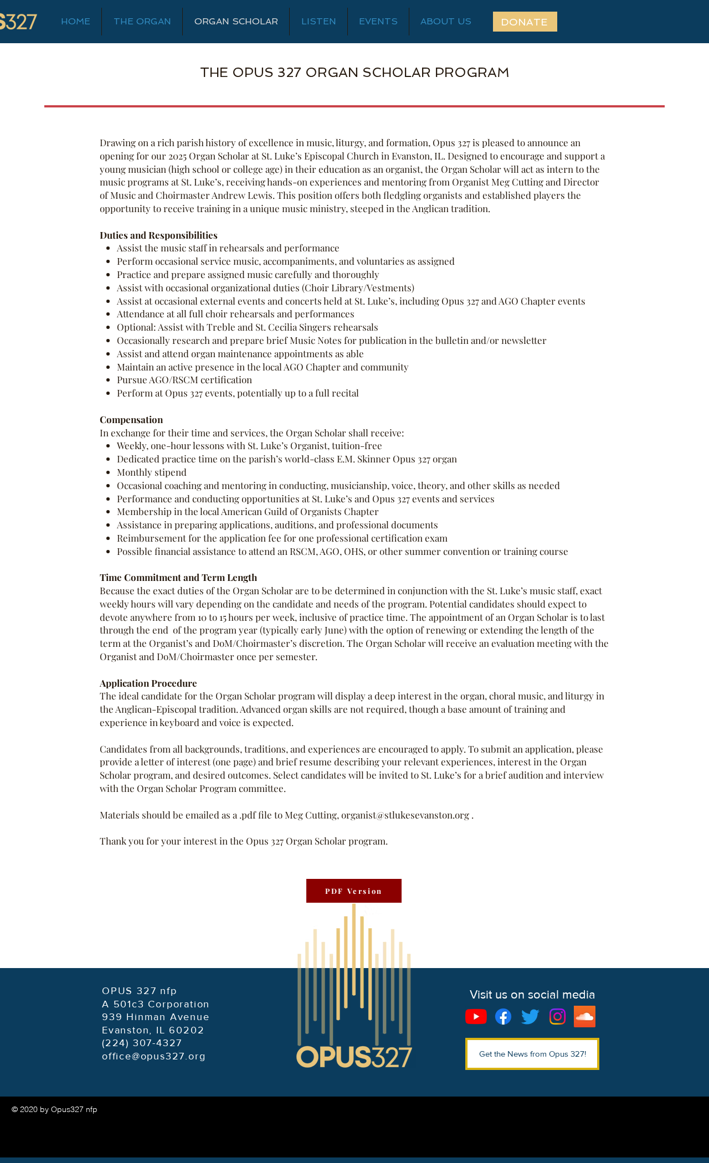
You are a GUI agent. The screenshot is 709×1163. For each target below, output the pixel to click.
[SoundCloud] (584, 1016)
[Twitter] (530, 1016)
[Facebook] (503, 1016)
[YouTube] (476, 1016)
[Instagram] (557, 1016)
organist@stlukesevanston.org (405, 815)
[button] (445, 21)
